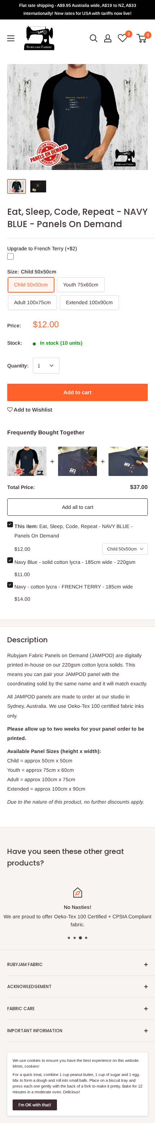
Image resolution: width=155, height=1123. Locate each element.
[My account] (107, 38)
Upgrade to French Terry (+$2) (42, 249)
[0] (141, 38)
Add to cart (77, 392)
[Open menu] (10, 38)
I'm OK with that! (34, 1104)
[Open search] (94, 38)
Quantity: (17, 366)
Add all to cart (77, 507)
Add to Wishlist (32, 410)
